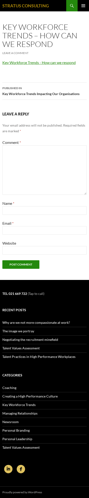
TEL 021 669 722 (14, 294)
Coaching (9, 388)
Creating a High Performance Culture (30, 396)
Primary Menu (83, 5)
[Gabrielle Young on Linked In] (8, 469)
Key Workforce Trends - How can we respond (39, 62)
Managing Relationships (19, 413)
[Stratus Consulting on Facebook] (21, 469)
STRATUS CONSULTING (25, 5)
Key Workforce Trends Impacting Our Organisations (41, 91)
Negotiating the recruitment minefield (30, 340)
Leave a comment (15, 53)
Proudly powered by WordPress (22, 492)
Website (9, 243)
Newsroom (10, 422)
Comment (11, 142)
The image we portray (18, 331)
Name (8, 203)
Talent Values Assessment (21, 348)
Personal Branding (16, 430)
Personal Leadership (17, 439)
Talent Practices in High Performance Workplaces (38, 357)
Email (8, 223)
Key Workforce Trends (19, 405)
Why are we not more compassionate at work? (36, 322)
